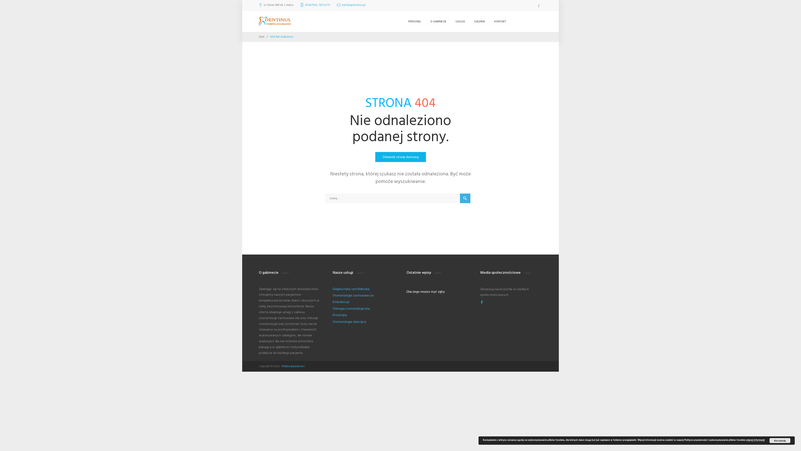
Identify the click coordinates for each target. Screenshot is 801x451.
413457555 (311, 5)
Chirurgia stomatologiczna (351, 308)
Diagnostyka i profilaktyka (351, 289)
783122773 (324, 5)
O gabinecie (438, 21)
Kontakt (500, 21)
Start (261, 36)
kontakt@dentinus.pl (353, 5)
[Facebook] (482, 302)
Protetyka (340, 315)
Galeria (479, 21)
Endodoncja (341, 302)
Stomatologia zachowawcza (353, 295)
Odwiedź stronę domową (401, 157)
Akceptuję (780, 440)
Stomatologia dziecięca (349, 321)
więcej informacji (755, 439)
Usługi (460, 21)
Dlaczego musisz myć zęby (426, 291)
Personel (414, 21)
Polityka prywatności (293, 366)
